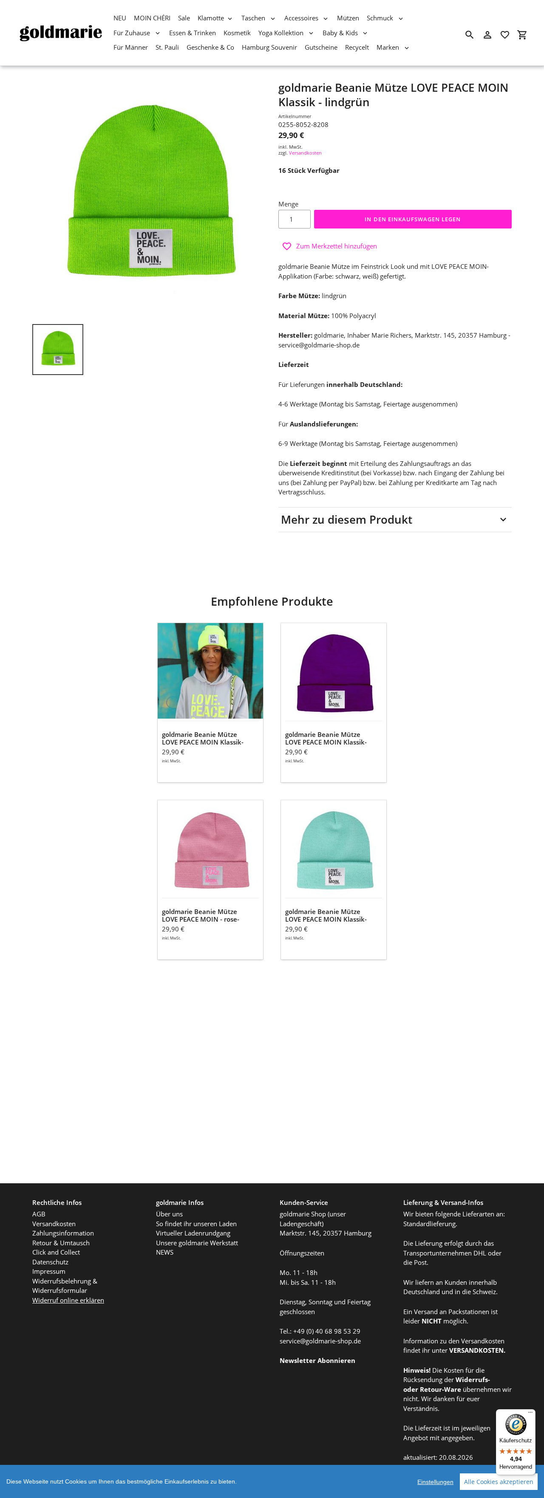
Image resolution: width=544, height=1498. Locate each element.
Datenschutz (50, 1262)
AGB (38, 1214)
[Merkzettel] (504, 34)
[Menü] (530, 1414)
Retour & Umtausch (61, 1242)
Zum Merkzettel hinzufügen (336, 246)
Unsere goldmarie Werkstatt (197, 1242)
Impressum (48, 1271)
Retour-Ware (440, 1389)
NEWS (164, 1252)
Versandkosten (305, 153)
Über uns (169, 1214)
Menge (288, 204)
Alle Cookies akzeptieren (498, 1482)
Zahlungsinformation (63, 1233)
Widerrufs (472, 1379)
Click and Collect (56, 1252)
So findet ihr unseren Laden (196, 1223)
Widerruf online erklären (68, 1300)
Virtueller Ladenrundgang (193, 1233)
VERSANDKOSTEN (476, 1350)
